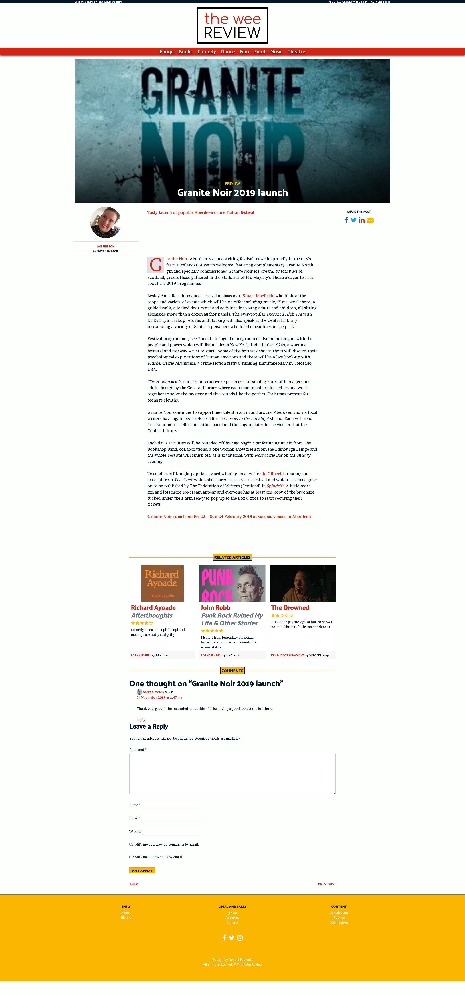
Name (134, 805)
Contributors (339, 912)
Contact (232, 922)
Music (276, 51)
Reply (141, 720)
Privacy (232, 912)
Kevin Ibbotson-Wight (287, 655)
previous (326, 884)
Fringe (167, 51)
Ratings (339, 917)
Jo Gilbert (271, 473)
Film (244, 51)
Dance (228, 51)
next (135, 884)
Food (259, 51)
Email (135, 818)
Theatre (296, 51)
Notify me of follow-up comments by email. (165, 844)
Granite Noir (177, 258)
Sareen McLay (153, 692)
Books (186, 51)
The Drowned (290, 607)
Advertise (232, 917)
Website (135, 832)
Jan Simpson (105, 246)
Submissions (339, 922)
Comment (138, 749)
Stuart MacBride (258, 295)
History (126, 917)
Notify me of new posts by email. (157, 857)
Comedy (206, 51)
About (126, 912)
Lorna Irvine (140, 655)
